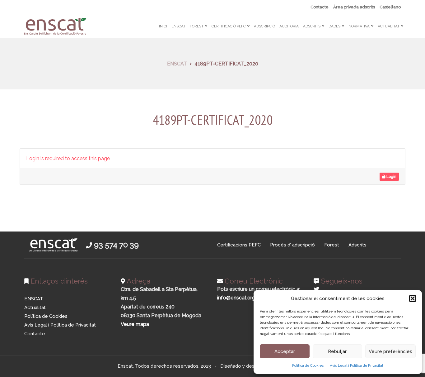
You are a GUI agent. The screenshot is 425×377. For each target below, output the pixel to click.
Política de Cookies (308, 365)
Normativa (359, 26)
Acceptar (284, 351)
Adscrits (311, 26)
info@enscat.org (236, 298)
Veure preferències (390, 351)
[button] (412, 298)
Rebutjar (337, 351)
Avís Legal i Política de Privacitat (356, 365)
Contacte (320, 7)
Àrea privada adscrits (354, 7)
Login (390, 176)
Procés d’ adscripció (292, 245)
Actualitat (388, 26)
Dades (334, 26)
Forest (196, 26)
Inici (163, 26)
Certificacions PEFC (239, 245)
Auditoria (289, 26)
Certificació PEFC (229, 26)
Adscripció (264, 26)
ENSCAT (178, 26)
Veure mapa (135, 324)
